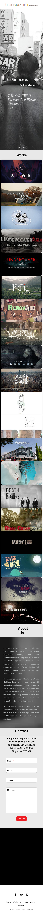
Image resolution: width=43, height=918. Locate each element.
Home (8, 902)
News (26, 902)
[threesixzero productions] (21, 6)
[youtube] (21, 894)
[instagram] (27, 894)
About (32, 902)
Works (15, 902)
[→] (41, 71)
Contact (20, 905)
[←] (2, 71)
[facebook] (15, 894)
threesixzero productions (20, 910)
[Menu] (38, 3)
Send (22, 819)
